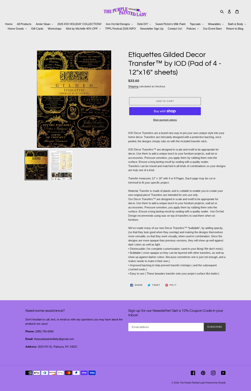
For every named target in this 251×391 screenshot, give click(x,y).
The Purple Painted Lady (192, 382)
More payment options (165, 120)
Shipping (133, 86)
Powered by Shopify (216, 382)
